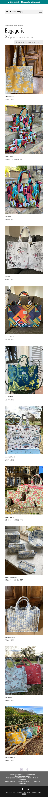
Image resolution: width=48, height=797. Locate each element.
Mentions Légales (16, 774)
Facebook (36, 781)
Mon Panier (31, 774)
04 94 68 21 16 (14, 2)
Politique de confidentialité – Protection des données (22, 779)
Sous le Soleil (13, 25)
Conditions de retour (22, 776)
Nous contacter (23, 781)
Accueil (7, 25)
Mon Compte (10, 781)
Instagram (22, 783)
